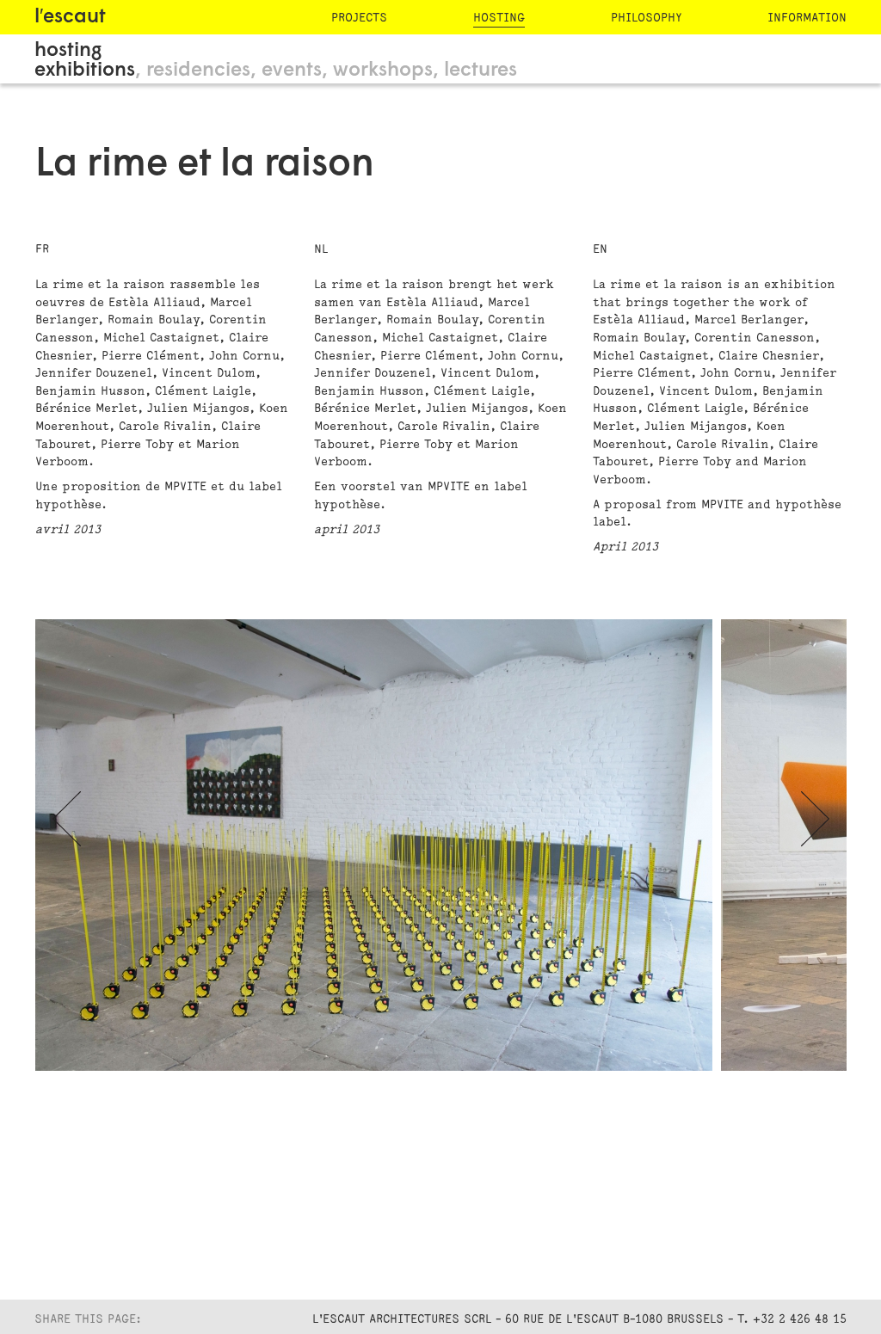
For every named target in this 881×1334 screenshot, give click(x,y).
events (292, 71)
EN (600, 249)
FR (42, 249)
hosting (499, 17)
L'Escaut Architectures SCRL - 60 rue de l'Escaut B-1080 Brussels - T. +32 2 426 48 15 (579, 1318)
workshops (383, 71)
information (807, 17)
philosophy (646, 17)
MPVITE (185, 486)
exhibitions (84, 71)
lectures (480, 71)
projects (359, 17)
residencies (198, 71)
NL (321, 249)
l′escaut (70, 18)
